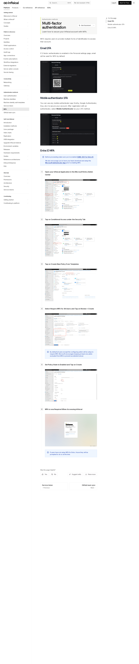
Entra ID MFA (112, 27)
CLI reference (28, 8)
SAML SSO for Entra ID (85, 157)
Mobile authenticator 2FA (116, 24)
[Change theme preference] (133, 2)
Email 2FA (111, 21)
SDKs (49, 8)
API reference (40, 8)
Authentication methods (50, 19)
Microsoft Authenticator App (55, 163)
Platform (7, 8)
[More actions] (93, 25)
